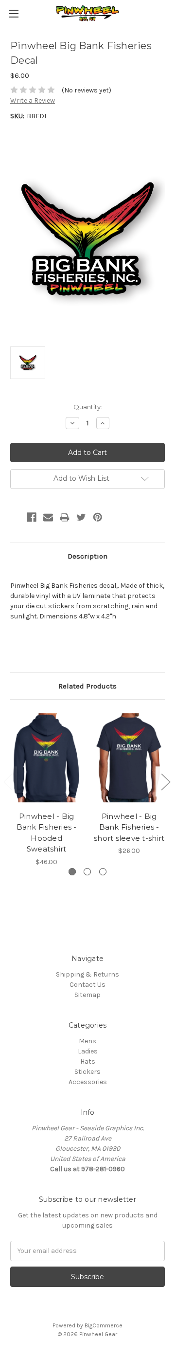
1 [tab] (72, 871)
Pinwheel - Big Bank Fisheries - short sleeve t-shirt (129, 827)
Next (165, 781)
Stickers (87, 1072)
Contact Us (87, 984)
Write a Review (32, 100)
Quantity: (87, 407)
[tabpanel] (46, 788)
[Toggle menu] (13, 13)
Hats (87, 1061)
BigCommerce (103, 1325)
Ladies (88, 1051)
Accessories (88, 1082)
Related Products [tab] (87, 686)
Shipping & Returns (87, 974)
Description (87, 556)
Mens (87, 1041)
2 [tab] (87, 871)
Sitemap (87, 995)
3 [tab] (102, 871)
